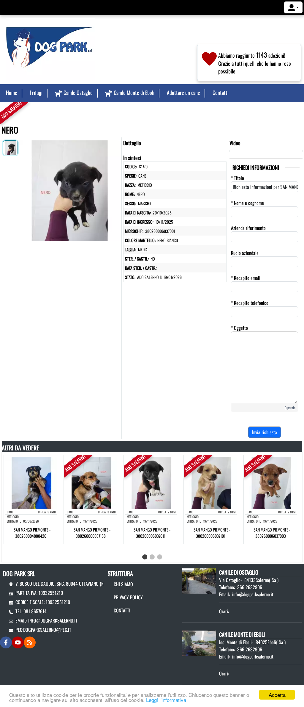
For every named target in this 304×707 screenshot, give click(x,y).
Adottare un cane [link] (183, 92)
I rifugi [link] (36, 92)
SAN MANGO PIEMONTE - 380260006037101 (212, 532)
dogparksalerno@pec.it (47, 629)
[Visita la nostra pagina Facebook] (6, 642)
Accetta (277, 694)
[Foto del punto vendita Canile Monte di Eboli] (199, 642)
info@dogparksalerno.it (52, 620)
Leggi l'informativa (166, 699)
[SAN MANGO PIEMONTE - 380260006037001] (69, 189)
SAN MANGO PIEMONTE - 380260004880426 (32, 532)
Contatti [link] (221, 92)
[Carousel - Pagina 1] (144, 556)
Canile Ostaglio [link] (78, 92)
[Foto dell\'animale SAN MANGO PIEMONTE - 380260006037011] (151, 482)
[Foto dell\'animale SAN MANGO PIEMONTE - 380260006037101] (211, 482)
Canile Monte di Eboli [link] (134, 92)
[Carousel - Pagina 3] (159, 556)
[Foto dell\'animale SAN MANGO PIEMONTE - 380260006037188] (91, 482)
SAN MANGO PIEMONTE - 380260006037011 (152, 532)
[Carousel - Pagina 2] (152, 556)
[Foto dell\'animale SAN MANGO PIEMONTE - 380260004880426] (31, 482)
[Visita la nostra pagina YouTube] (18, 642)
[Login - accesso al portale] (293, 7)
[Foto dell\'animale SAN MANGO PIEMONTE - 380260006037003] (271, 482)
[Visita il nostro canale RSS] (30, 642)
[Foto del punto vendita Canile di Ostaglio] (199, 580)
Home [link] (11, 92)
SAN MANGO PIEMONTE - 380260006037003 (272, 532)
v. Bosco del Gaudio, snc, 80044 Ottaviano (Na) (61, 583)
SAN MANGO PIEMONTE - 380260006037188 (92, 532)
